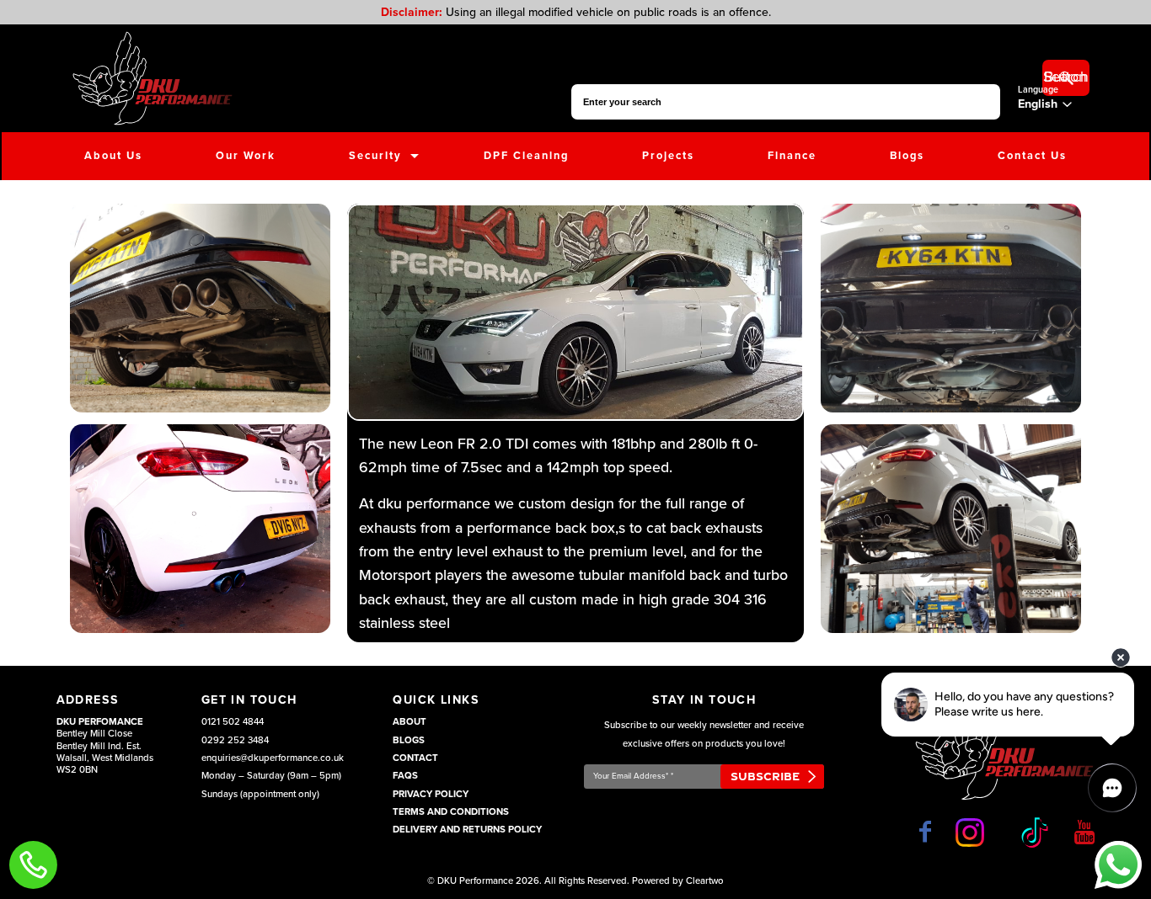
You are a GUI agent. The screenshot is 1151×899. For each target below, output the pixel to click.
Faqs (405, 775)
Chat (1118, 865)
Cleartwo (705, 880)
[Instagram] (973, 832)
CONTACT (415, 758)
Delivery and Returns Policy (467, 829)
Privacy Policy (430, 794)
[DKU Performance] (152, 78)
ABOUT (409, 721)
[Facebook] (925, 831)
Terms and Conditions (451, 811)
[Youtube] (1084, 831)
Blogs (409, 740)
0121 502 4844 (232, 721)
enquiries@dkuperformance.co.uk (272, 758)
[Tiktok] (1032, 832)
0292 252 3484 (235, 740)
